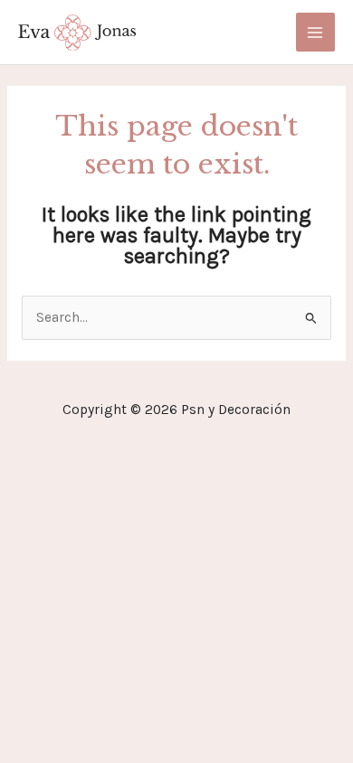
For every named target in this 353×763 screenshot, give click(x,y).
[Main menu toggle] (315, 32)
